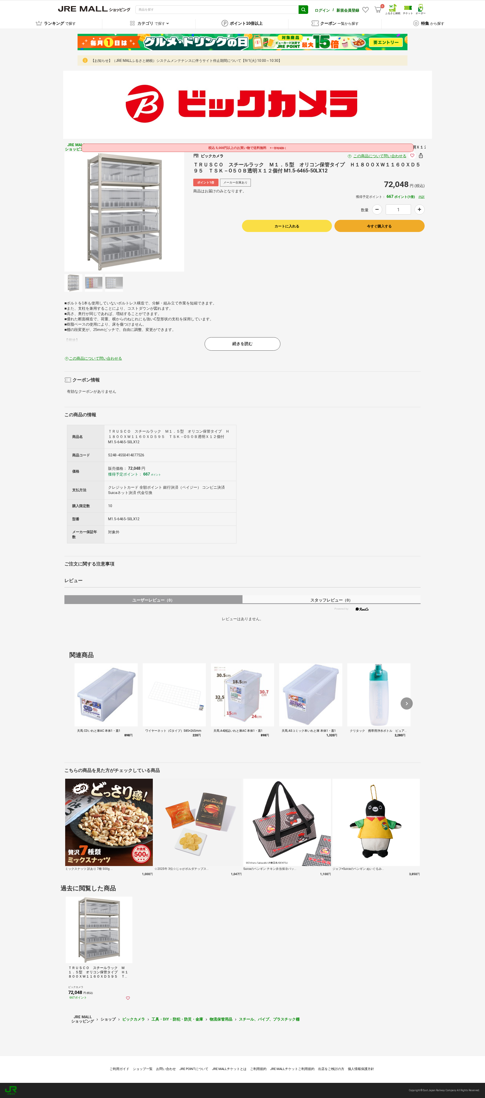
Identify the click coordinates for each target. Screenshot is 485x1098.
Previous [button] (95, 211)
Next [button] (153, 211)
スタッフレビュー (331, 600)
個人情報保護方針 (361, 1069)
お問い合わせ (166, 1069)
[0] (377, 9)
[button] (406, 703)
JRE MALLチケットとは (229, 1069)
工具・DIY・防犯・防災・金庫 (177, 1019)
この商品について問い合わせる (379, 156)
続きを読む (242, 343)
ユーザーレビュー (153, 600)
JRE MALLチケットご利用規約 (292, 1069)
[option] (124, 212)
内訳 (422, 197)
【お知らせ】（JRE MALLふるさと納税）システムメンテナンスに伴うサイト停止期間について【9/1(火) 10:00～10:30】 (186, 61)
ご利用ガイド (119, 1069)
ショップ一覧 (143, 1069)
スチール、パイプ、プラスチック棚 (269, 1019)
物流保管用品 (221, 1019)
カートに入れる (287, 226)
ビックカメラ (133, 1019)
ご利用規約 (258, 1069)
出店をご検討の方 (331, 1069)
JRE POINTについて (193, 1069)
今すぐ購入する (379, 226)
